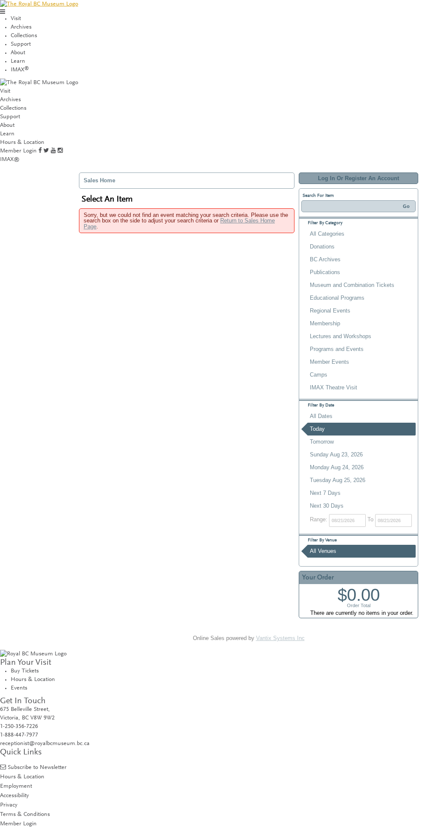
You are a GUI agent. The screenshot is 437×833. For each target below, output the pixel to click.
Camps (318, 374)
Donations (322, 246)
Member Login (18, 151)
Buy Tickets (25, 671)
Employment (16, 786)
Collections (24, 36)
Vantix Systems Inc (280, 638)
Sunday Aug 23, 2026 (336, 454)
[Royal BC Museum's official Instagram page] (60, 151)
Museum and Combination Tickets (352, 285)
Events (19, 688)
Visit (16, 19)
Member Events (329, 362)
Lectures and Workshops (340, 336)
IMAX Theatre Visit (333, 387)
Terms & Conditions (25, 814)
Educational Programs (337, 298)
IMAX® (10, 160)
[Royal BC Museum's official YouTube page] (53, 151)
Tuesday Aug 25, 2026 (337, 480)
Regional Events (330, 310)
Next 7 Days (325, 493)
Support (21, 44)
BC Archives (325, 259)
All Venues (323, 551)
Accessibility (14, 795)
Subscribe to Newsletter (37, 767)
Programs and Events (337, 349)
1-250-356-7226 (19, 727)
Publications (325, 272)
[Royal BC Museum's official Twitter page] (46, 151)
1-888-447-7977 (19, 735)
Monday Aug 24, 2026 (337, 467)
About (18, 53)
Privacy (8, 805)
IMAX (20, 70)
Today (317, 429)
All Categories (327, 234)
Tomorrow (322, 441)
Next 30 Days (327, 506)
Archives (21, 27)
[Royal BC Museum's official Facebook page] (40, 151)
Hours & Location (22, 143)
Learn (18, 61)
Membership (325, 323)
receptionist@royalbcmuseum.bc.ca (45, 744)
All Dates (321, 416)
